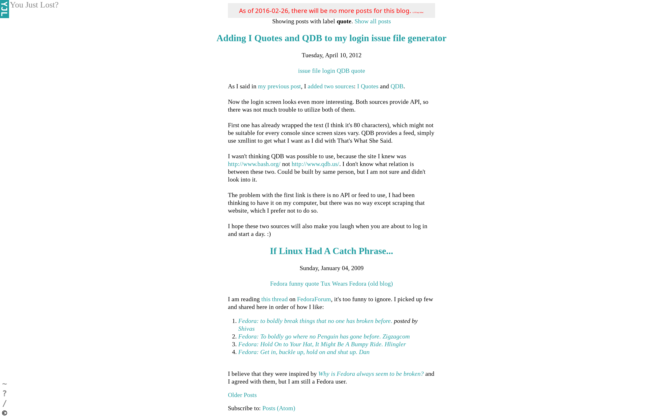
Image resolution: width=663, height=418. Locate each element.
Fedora (278, 283)
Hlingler (395, 344)
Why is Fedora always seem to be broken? (371, 373)
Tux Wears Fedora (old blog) (357, 283)
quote (358, 70)
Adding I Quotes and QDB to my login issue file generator (331, 38)
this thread (274, 299)
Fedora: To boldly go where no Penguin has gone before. (309, 336)
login (328, 70)
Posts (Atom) (278, 408)
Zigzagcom (396, 336)
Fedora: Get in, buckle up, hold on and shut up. (297, 352)
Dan (364, 352)
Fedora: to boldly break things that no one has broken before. (315, 321)
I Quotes (367, 86)
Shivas (246, 328)
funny (296, 283)
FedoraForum (314, 299)
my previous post (279, 86)
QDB (343, 70)
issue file (309, 70)
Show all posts (373, 21)
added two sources (331, 86)
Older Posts (242, 395)
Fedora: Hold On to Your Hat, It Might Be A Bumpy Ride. (310, 344)
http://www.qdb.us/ (315, 164)
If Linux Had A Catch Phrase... (331, 251)
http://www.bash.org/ (254, 164)
